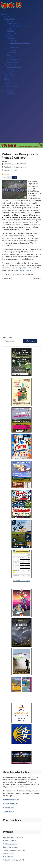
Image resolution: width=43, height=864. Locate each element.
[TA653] (21, 145)
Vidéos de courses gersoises (14, 850)
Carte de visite (8, 808)
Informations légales (11, 800)
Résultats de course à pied (13, 837)
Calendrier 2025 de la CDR (13, 860)
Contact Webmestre (10, 804)
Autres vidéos (8, 853)
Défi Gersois (8, 857)
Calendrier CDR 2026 (21, 581)
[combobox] (13, 341)
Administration (8, 812)
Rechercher (7, 337)
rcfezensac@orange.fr (22, 270)
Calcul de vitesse (9, 841)
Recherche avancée (10, 847)
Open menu (5, 14)
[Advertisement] (21, 120)
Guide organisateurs (10, 844)
